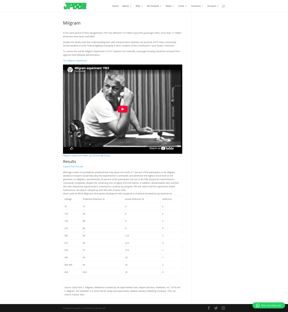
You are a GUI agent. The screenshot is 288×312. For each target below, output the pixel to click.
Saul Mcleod (94, 155)
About (125, 6)
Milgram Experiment (72, 155)
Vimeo (107, 155)
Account (211, 6)
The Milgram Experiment (75, 60)
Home (115, 6)
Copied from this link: (73, 166)
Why (138, 6)
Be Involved (153, 6)
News (168, 6)
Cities (181, 6)
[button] (268, 305)
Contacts (196, 6)
